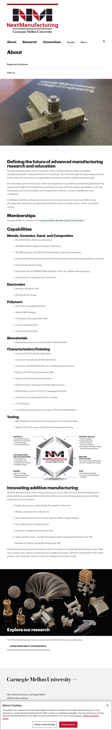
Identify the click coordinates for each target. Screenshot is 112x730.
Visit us (11, 72)
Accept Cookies (68, 724)
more (83, 42)
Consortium (52, 42)
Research (30, 42)
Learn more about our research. (29, 646)
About (11, 42)
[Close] (107, 705)
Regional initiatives (17, 64)
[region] (56, 715)
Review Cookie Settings (44, 724)
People (71, 42)
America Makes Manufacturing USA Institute (62, 220)
